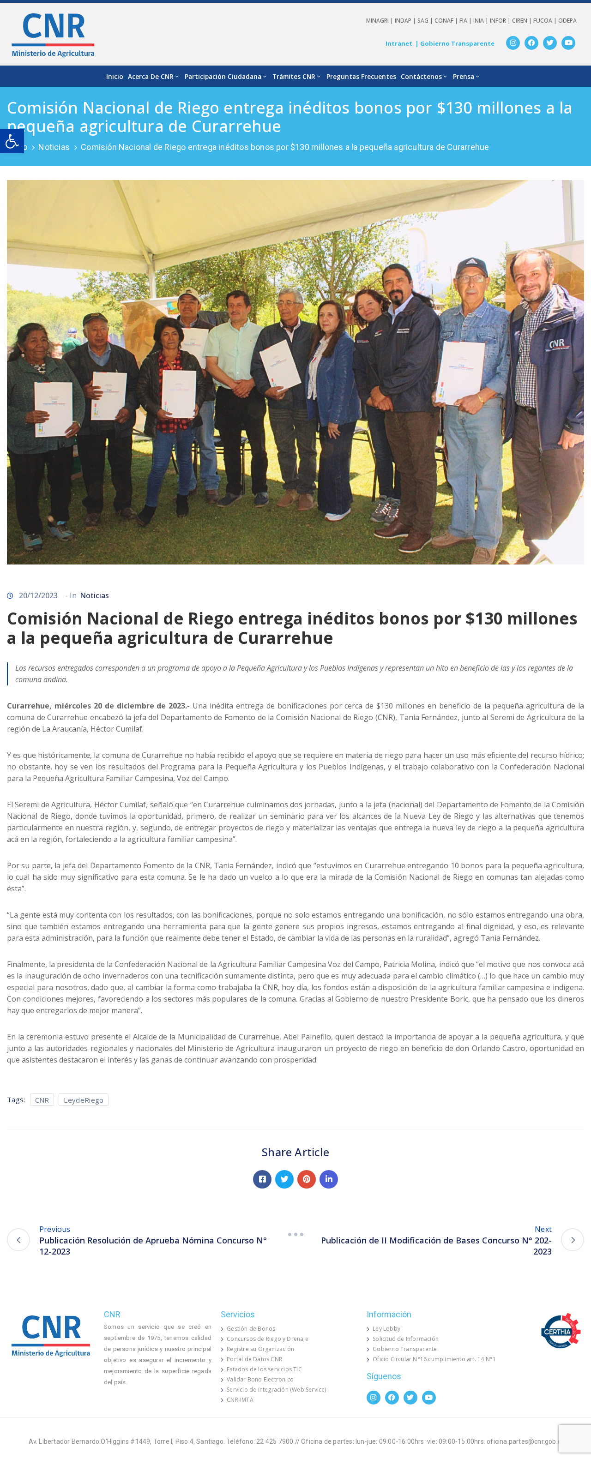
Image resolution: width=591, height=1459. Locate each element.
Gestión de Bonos (251, 1329)
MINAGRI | (380, 20)
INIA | (481, 20)
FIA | (466, 20)
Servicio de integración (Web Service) (276, 1389)
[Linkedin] (329, 1179)
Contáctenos (421, 76)
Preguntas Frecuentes (361, 76)
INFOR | (501, 20)
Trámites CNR (293, 76)
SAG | (425, 20)
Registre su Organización (260, 1349)
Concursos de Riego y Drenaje (267, 1339)
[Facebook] (531, 43)
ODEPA (567, 20)
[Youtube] (568, 43)
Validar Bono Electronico (260, 1379)
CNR (42, 1100)
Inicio (114, 76)
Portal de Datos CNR (254, 1359)
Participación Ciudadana (223, 76)
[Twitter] (550, 43)
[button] (12, 141)
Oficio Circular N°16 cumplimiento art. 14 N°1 (434, 1359)
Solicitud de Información (406, 1339)
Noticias (54, 147)
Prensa (463, 76)
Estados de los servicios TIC (264, 1369)
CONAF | (446, 20)
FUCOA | (545, 20)
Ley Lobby (386, 1329)
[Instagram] (513, 43)
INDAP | (406, 20)
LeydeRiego (83, 1100)
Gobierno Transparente (405, 1349)
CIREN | (522, 20)
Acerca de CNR (151, 76)
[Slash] (295, 1234)
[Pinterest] (306, 1179)
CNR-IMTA (240, 1400)
